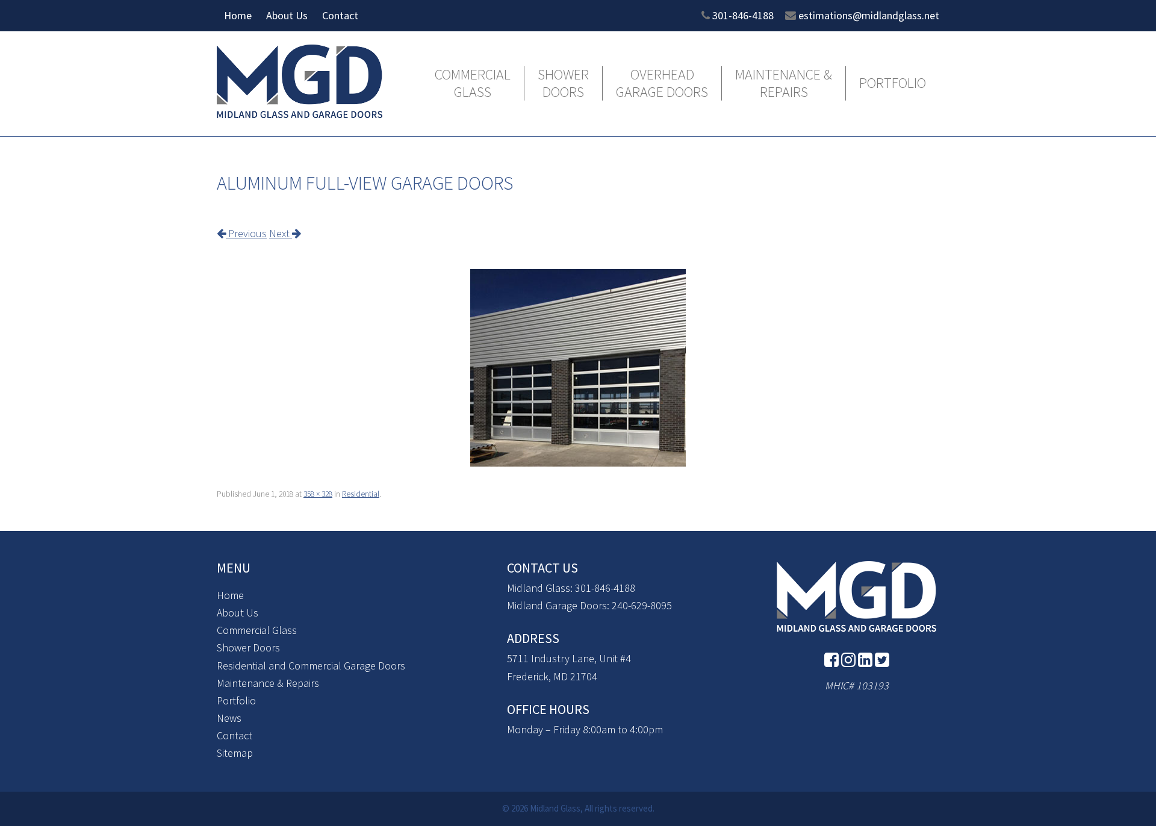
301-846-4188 (743, 15)
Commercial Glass (473, 83)
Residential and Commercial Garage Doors (311, 665)
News (229, 718)
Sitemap (235, 753)
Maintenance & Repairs (783, 83)
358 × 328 (317, 494)
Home (238, 15)
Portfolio (892, 83)
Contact (340, 15)
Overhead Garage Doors (662, 83)
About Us (287, 15)
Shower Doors (563, 83)
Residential (360, 494)
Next (280, 233)
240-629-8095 (642, 605)
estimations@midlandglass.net (868, 15)
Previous (246, 233)
